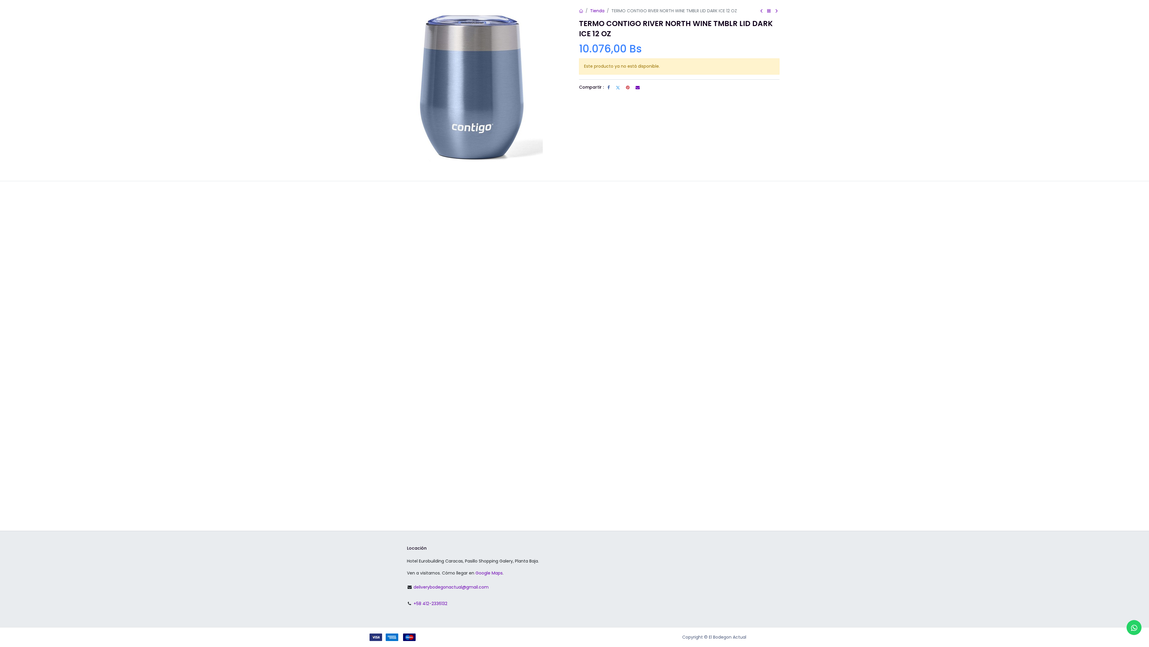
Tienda (597, 11)
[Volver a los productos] (769, 11)
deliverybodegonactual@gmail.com (451, 587)
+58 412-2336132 (430, 604)
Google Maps (489, 573)
